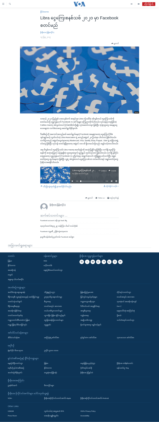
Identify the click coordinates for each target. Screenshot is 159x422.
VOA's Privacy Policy (88, 411)
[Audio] (131, 4)
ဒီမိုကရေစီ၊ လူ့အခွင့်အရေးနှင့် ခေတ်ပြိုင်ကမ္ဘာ (23, 297)
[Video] (138, 4)
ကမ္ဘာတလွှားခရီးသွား (87, 301)
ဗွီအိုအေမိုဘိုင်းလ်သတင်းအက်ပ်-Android (94, 398)
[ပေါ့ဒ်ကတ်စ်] (115, 262)
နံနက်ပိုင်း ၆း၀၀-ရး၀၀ (15, 350)
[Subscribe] (120, 262)
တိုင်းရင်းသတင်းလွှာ (124, 292)
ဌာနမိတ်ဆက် (12, 385)
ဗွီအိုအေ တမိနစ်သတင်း (125, 363)
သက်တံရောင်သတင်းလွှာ (125, 320)
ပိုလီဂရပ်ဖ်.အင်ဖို (86, 368)
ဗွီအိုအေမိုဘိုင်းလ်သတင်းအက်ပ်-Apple (57, 398)
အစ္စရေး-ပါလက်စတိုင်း (16, 279)
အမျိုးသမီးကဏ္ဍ (86, 320)
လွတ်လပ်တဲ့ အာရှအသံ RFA (54, 411)
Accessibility (84, 416)
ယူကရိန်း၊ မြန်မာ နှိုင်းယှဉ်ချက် (54, 315)
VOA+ (10, 398)
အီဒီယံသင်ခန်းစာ (14, 337)
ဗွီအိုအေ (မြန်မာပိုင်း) (47, 32)
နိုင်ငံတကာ (44, 12)
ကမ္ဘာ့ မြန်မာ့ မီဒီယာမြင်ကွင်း (17, 325)
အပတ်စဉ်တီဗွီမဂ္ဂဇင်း (15, 373)
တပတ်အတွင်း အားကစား (53, 306)
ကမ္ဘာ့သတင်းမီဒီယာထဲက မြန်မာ (19, 320)
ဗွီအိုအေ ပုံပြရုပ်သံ (86, 373)
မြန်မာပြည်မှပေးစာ (86, 292)
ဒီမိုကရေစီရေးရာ (14, 306)
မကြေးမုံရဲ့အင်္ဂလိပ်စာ (51, 337)
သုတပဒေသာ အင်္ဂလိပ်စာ (125, 337)
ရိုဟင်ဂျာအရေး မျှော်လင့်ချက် (90, 325)
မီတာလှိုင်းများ (49, 385)
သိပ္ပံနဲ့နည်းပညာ (49, 292)
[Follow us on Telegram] (104, 262)
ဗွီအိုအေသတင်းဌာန (81, 173)
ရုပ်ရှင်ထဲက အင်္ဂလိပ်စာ (88, 337)
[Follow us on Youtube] (93, 262)
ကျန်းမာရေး (84, 315)
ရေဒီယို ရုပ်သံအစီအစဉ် (16, 368)
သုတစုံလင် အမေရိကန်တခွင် (127, 301)
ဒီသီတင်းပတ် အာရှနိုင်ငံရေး (90, 306)
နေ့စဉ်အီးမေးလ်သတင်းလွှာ (53, 270)
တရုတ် (10, 275)
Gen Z (119, 306)
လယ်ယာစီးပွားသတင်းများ (53, 311)
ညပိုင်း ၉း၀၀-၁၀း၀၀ (51, 350)
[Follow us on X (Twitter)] (87, 262)
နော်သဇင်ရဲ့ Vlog (123, 368)
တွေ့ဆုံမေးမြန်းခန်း (50, 373)
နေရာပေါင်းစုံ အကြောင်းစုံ (126, 311)
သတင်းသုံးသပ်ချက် (15, 301)
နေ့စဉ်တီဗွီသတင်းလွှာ (15, 363)
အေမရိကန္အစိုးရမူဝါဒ (51, 416)
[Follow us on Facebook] (82, 262)
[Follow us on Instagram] (98, 262)
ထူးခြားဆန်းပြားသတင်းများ (53, 320)
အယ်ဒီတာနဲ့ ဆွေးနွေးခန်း (16, 292)
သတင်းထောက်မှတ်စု (15, 315)
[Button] (115, 43)
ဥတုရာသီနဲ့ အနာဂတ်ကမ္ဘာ (53, 297)
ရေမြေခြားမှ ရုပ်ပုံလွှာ (87, 363)
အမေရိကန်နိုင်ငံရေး (15, 311)
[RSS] (109, 262)
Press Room (12, 416)
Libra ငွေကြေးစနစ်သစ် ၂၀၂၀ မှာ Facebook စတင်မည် (94, 170)
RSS (45, 261)
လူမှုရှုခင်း (47, 325)
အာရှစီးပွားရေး (85, 311)
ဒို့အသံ (119, 315)
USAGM (11, 411)
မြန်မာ (10, 261)
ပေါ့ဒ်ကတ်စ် (48, 266)
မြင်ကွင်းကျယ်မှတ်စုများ (88, 297)
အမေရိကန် (12, 270)
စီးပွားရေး (47, 301)
